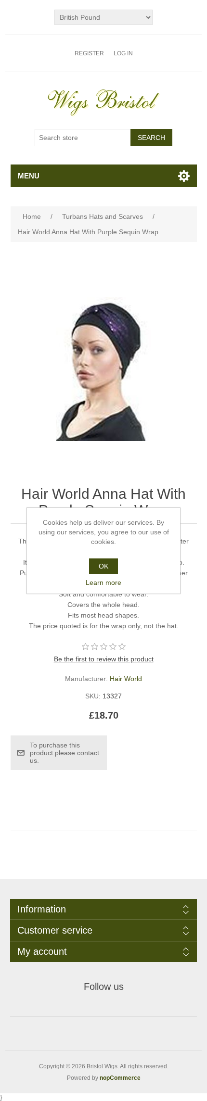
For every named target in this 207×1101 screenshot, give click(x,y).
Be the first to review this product (104, 659)
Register (89, 53)
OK (103, 566)
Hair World (126, 679)
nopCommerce (120, 1078)
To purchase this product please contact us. (64, 752)
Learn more (103, 582)
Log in (123, 53)
